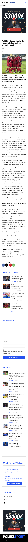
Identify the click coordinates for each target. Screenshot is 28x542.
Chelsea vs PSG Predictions (12, 473)
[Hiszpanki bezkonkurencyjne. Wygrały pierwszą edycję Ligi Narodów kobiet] (6, 305)
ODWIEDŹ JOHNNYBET (14, 483)
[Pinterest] (10, 265)
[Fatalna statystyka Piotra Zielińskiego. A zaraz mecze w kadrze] (6, 278)
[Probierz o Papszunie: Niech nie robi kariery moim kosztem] (6, 286)
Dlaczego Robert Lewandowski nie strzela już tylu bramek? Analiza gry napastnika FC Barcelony (16, 407)
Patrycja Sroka (6, 51)
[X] (6, 265)
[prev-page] (4, 453)
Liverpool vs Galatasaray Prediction (14, 471)
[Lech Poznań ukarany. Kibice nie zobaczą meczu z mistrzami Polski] (6, 295)
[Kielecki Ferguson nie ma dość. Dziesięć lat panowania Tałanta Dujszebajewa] (5, 395)
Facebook (9, 496)
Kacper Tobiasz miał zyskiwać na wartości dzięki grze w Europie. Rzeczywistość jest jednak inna (17, 375)
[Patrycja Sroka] (3, 52)
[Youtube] (4, 503)
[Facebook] (3, 265)
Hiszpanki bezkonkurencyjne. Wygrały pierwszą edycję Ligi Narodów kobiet (17, 307)
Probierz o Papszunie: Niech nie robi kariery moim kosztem (17, 286)
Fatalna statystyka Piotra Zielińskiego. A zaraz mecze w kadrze (17, 278)
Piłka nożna (13, 281)
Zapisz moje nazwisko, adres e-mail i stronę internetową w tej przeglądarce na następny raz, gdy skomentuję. (13, 351)
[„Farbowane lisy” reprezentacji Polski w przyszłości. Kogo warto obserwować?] (5, 443)
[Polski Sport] (9, 2)
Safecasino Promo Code (11, 469)
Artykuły (11, 380)
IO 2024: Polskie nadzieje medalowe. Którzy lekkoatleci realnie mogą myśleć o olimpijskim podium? (16, 386)
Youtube (9, 503)
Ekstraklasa (13, 300)
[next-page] (7, 453)
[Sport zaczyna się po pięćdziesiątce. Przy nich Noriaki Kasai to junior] (5, 425)
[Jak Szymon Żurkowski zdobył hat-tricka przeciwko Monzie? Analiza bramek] (5, 434)
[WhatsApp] (13, 265)
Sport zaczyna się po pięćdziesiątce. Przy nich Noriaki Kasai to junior (16, 427)
